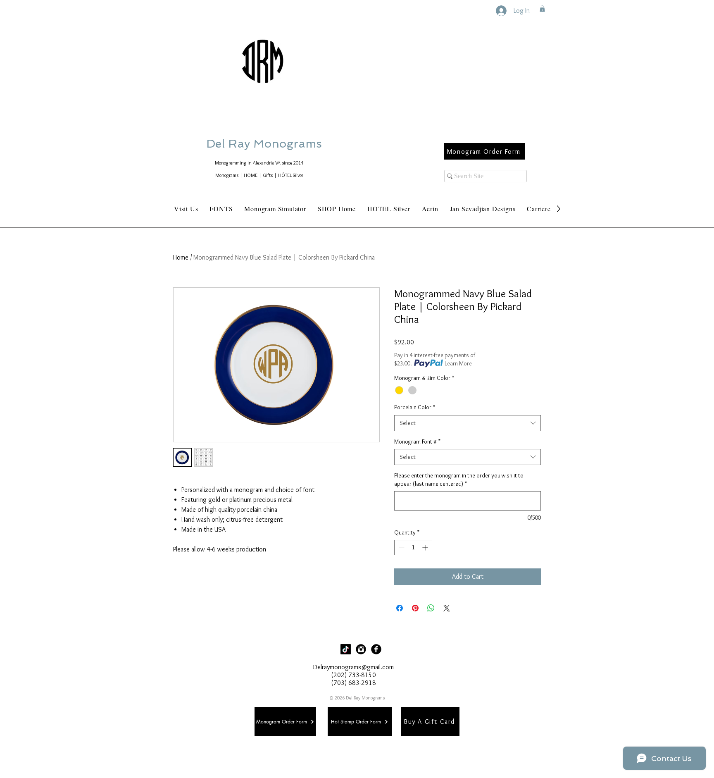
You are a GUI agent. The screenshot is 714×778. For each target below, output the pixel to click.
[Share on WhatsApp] (431, 608)
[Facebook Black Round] (376, 649)
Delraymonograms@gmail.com (353, 667)
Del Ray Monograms (290, 143)
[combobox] (467, 423)
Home (180, 257)
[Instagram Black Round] (361, 649)
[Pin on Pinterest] (415, 608)
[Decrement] (400, 547)
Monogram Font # (417, 441)
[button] (542, 8)
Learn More (458, 363)
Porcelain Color (414, 407)
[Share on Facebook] (400, 608)
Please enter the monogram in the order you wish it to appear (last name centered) (459, 479)
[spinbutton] (413, 547)
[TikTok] (345, 649)
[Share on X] (447, 608)
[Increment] (426, 547)
